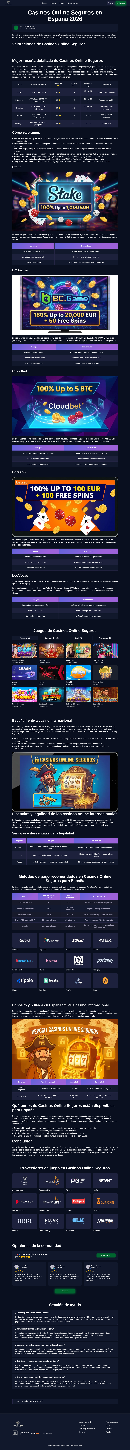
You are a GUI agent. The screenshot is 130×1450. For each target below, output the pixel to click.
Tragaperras (103, 638)
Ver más (65, 1291)
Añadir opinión (106, 1255)
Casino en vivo (50, 638)
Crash (77, 638)
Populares (23, 638)
